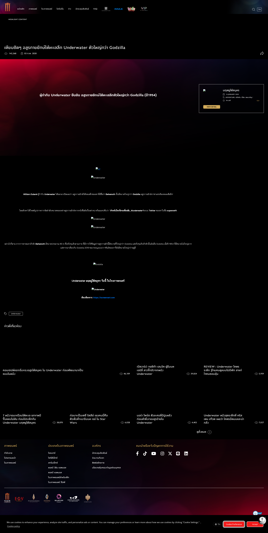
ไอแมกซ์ (51, 453)
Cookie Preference (234, 524)
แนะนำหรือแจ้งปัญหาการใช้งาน (154, 446)
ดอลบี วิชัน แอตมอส (57, 467)
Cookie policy (13, 526)
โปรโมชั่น (60, 9)
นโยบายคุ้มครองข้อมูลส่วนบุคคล (106, 467)
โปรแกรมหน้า (10, 457)
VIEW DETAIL (211, 107)
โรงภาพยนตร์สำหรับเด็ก (58, 477)
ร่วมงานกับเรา (98, 457)
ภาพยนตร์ (33, 9)
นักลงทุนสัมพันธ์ (82, 9)
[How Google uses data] (21, 526)
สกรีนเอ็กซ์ (53, 462)
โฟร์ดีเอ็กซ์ (53, 457)
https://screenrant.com (104, 297)
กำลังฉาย (8, 453)
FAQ (95, 9)
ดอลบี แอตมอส (55, 472)
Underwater (16, 313)
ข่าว (69, 9)
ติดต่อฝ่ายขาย (98, 462)
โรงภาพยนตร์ (46, 9)
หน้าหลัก (20, 9)
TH (219, 524)
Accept (255, 524)
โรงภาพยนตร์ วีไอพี (56, 482)
